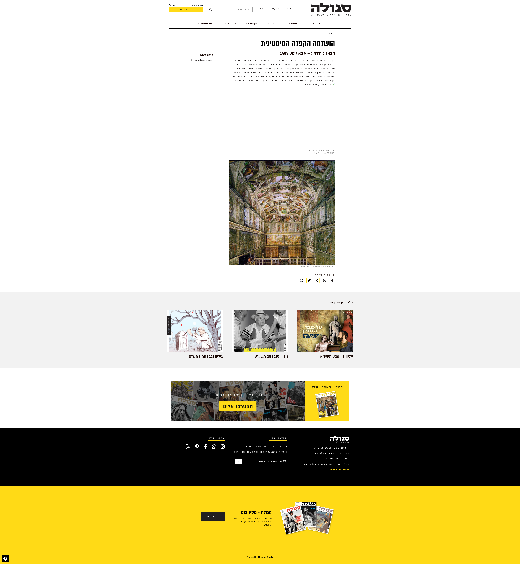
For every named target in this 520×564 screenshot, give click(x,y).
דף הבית (331, 33)
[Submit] (210, 9)
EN (170, 5)
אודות (288, 9)
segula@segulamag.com (318, 464)
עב (174, 5)
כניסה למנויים (197, 5)
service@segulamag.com (326, 453)
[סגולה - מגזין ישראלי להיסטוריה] (331, 9)
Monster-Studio (265, 557)
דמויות (231, 23)
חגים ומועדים (206, 23)
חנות (262, 9)
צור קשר (275, 9)
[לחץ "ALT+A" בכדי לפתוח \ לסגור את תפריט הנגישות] (5, 558)
